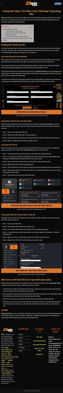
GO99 (3, 374)
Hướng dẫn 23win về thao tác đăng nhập (16, 32)
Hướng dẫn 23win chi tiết (10, 29)
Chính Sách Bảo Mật (39, 341)
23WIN (3, 360)
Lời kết (5, 40)
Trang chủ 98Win (6, 353)
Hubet (3, 368)
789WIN (10, 360)
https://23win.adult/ (6, 359)
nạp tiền (56, 148)
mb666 (9, 355)
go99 (12, 372)
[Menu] (2, 4)
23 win (23, 22)
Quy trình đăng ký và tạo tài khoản (14, 31)
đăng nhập (48, 124)
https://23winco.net (54, 339)
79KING (8, 374)
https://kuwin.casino (7, 370)
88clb (7, 364)
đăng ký (56, 71)
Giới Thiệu (39, 337)
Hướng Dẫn (39, 354)
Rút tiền (3, 218)
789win (3, 364)
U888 (8, 362)
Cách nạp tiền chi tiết (11, 34)
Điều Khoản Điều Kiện (39, 344)
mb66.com (4, 355)
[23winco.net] (31, 3)
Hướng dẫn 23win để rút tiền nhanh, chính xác (17, 36)
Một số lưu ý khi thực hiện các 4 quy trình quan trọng (17, 38)
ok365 (3, 362)
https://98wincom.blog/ (7, 357)
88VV (7, 347)
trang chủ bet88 (5, 372)
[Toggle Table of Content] (30, 27)
